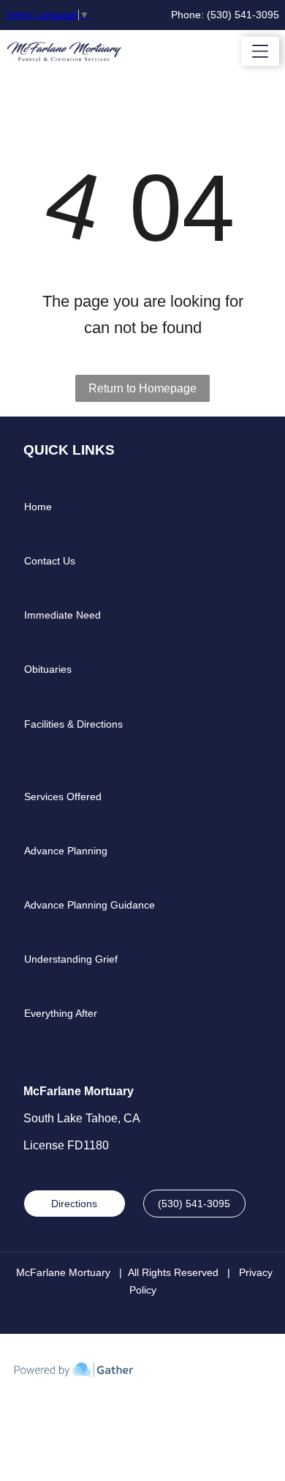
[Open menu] (260, 51)
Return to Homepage (142, 388)
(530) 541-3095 (243, 14)
